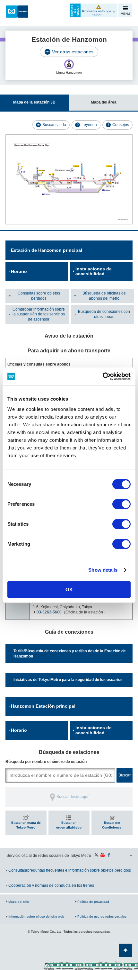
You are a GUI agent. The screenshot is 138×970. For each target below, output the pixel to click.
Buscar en (26, 825)
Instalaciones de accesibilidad (93, 271)
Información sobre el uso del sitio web (36, 916)
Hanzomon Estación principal (43, 706)
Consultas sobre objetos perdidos (39, 296)
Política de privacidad (93, 901)
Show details (102, 570)
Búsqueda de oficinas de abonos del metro (104, 296)
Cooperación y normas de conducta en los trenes (51, 885)
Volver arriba (125, 950)
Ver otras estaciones (72, 51)
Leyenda (89, 124)
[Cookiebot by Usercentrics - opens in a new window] (102, 376)
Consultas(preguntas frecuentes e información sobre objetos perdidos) (69, 870)
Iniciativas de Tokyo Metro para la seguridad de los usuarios (68, 679)
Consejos (120, 124)
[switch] (121, 504)
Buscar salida (54, 124)
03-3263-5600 (49, 612)
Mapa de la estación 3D (34, 102)
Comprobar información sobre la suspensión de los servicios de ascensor (39, 314)
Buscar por (112, 825)
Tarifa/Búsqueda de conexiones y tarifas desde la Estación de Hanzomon (69, 653)
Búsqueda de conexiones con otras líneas (104, 314)
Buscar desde (72, 796)
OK (69, 589)
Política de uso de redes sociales (101, 916)
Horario (19, 271)
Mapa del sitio (18, 901)
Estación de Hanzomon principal (46, 250)
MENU (125, 13)
